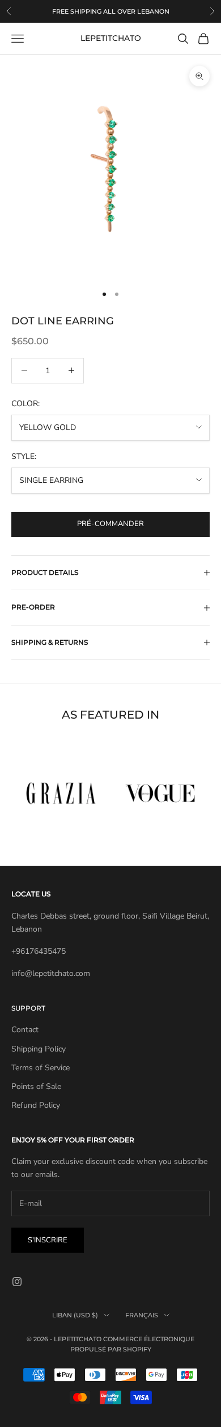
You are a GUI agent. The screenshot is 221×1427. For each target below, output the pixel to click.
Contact (25, 1029)
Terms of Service (40, 1067)
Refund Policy (35, 1105)
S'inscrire (47, 1240)
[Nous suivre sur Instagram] (17, 1281)
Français (141, 1315)
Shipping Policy (38, 1049)
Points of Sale (36, 1086)
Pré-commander (110, 524)
